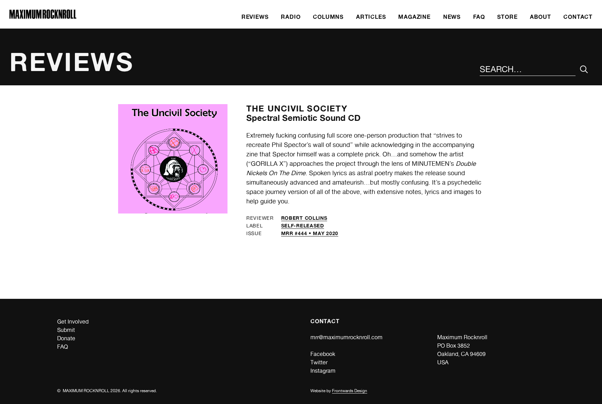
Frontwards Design (349, 390)
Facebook (322, 354)
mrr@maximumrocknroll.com (346, 337)
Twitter (318, 362)
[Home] (42, 17)
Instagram (322, 370)
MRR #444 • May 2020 (309, 233)
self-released (302, 225)
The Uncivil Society (296, 108)
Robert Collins (304, 218)
